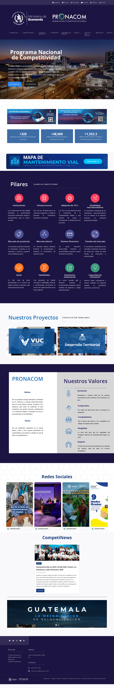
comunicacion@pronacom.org (40, 671)
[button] (93, 161)
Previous (9, 613)
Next (104, 613)
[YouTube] (20, 640)
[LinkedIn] (23, 640)
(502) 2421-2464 (36, 668)
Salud (19, 275)
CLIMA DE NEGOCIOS (42, 33)
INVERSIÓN (54, 33)
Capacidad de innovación (95, 276)
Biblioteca (99, 33)
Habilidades (44, 275)
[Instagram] (16, 640)
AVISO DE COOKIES (86, 678)
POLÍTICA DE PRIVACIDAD (99, 678)
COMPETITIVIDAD (28, 33)
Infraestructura (44, 205)
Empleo (109, 33)
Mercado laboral (44, 241)
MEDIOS (77, 33)
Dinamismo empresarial (70, 276)
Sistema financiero (70, 241)
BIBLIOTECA (47, 678)
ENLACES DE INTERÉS (88, 34)
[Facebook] (9, 640)
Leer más (40, 590)
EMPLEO (59, 678)
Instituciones (19, 205)
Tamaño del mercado (95, 241)
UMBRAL (53, 678)
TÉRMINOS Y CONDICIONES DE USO (71, 678)
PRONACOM (13, 33)
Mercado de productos (19, 241)
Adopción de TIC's (69, 205)
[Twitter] (13, 640)
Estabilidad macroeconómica (95, 206)
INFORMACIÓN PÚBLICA (66, 33)
